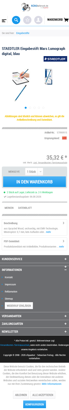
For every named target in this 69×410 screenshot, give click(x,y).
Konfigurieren (34, 404)
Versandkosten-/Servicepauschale (14, 344)
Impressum (10, 284)
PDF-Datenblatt (11, 241)
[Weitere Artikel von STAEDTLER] (55, 59)
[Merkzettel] (27, 20)
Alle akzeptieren (42, 395)
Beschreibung (10, 223)
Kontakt (9, 277)
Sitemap (9, 298)
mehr (48, 232)
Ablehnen (21, 395)
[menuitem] (4, 19)
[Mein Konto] (38, 20)
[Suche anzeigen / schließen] (16, 20)
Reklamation (11, 291)
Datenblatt (25, 207)
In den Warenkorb (34, 182)
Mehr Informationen (51, 384)
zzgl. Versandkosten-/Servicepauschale (50, 162)
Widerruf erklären (19, 305)
